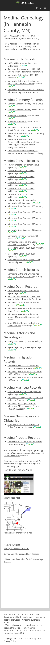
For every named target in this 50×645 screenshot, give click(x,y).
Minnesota (24, 35)
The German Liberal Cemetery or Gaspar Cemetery (23, 152)
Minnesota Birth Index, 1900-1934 (23, 75)
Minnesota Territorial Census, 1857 (23, 236)
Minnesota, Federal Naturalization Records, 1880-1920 (23, 367)
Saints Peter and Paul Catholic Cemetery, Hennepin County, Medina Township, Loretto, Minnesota (24, 142)
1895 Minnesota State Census (21, 188)
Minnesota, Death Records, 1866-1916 (25, 308)
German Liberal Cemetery (19, 103)
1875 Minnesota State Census (21, 176)
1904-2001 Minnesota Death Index (23, 290)
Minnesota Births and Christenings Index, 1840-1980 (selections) (23, 82)
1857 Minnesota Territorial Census (23, 164)
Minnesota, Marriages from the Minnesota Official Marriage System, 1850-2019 (24, 406)
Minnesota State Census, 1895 (21, 224)
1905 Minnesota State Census (21, 194)
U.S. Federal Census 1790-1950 (21, 247)
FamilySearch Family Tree (19, 341)
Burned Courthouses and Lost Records (21, 554)
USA (5, 35)
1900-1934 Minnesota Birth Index (23, 63)
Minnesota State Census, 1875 (21, 212)
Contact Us (9, 466)
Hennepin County (12, 38)
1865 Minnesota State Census (21, 170)
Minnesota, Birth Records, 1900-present (26, 89)
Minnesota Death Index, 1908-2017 (23, 302)
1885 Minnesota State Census (21, 182)
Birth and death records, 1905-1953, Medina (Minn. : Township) (24, 70)
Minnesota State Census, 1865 (21, 206)
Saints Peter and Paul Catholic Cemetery (26, 133)
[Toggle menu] (45, 8)
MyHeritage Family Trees (19, 347)
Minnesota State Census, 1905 (21, 230)
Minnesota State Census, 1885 (21, 218)
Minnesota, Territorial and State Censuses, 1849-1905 (22, 243)
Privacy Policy (10, 641)
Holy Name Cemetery (17, 115)
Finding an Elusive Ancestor (16, 548)
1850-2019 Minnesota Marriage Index (24, 391)
